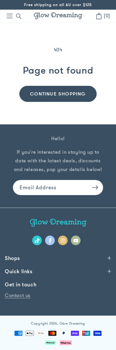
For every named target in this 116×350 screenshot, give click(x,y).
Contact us (18, 295)
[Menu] (10, 16)
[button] (19, 16)
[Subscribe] (95, 187)
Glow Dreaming (72, 323)
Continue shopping (58, 94)
